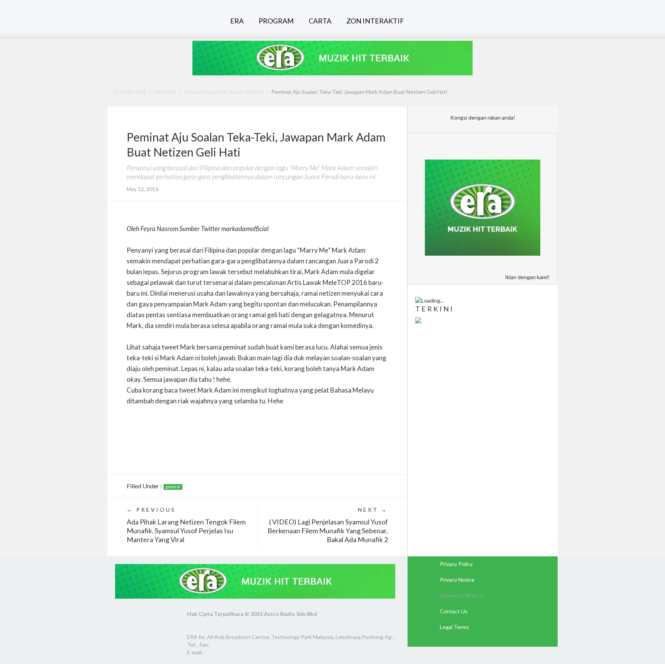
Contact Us (454, 611)
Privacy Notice (457, 579)
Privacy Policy (456, 564)
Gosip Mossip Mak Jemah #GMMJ (223, 91)
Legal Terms (454, 627)
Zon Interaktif (129, 91)
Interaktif (165, 91)
